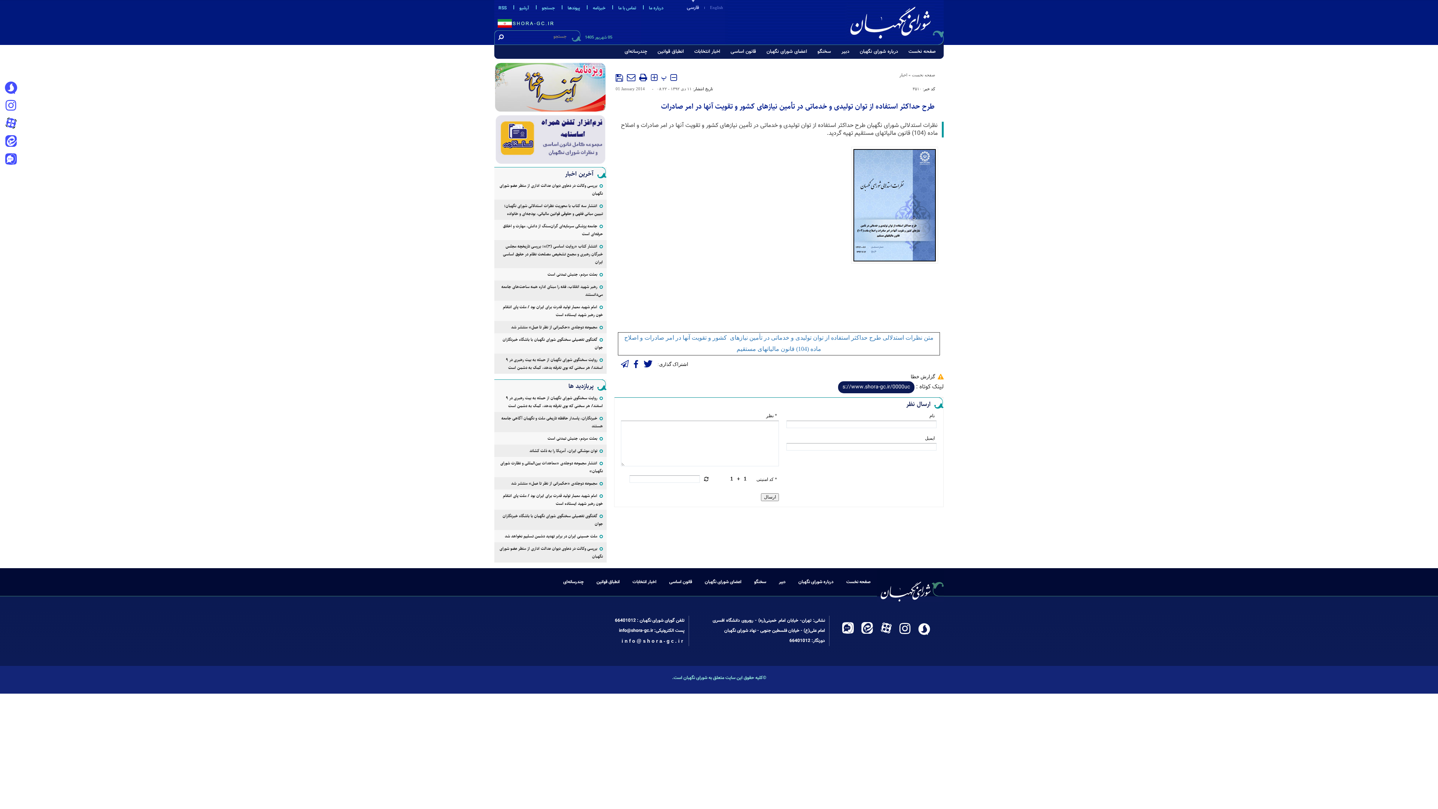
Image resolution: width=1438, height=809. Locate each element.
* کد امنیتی (766, 479)
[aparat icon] (11, 124)
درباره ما (656, 8)
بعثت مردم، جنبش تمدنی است (572, 274)
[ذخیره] (619, 78)
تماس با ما (627, 8)
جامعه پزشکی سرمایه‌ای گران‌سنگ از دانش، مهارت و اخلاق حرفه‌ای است (553, 230)
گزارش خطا (923, 376)
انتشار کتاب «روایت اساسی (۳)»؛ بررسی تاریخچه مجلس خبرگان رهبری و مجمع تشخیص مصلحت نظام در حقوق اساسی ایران (553, 254)
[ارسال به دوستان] (631, 77)
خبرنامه (599, 8)
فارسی (693, 8)
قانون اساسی (743, 51)
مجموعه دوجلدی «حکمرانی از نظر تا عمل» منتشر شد (554, 327)
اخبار (903, 75)
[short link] (876, 387)
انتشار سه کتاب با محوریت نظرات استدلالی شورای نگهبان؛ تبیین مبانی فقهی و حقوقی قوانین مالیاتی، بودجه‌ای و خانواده (553, 210)
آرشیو (524, 8)
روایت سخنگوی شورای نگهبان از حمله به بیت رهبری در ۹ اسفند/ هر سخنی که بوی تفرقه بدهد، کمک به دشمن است (554, 364)
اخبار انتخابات (707, 51)
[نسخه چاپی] (643, 77)
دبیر (845, 51)
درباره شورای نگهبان (879, 51)
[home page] (895, 21)
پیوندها (574, 8)
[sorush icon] (11, 88)
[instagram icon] (11, 106)
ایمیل (930, 438)
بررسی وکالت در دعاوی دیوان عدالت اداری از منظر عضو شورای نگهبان (551, 189)
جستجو (548, 8)
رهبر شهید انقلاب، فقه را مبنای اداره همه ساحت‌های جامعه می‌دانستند (552, 291)
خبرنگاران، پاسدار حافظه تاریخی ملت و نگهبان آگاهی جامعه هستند (552, 422)
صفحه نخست (922, 51)
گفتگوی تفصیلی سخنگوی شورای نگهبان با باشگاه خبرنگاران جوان (553, 343)
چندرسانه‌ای (636, 51)
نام (932, 415)
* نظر (771, 415)
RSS (502, 8)
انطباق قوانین (671, 51)
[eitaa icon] (11, 142)
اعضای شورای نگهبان (787, 51)
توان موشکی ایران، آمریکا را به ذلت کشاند (563, 451)
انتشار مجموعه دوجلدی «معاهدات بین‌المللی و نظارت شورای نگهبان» (551, 467)
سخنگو (824, 51)
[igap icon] (11, 160)
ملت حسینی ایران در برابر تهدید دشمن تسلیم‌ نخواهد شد (551, 536)
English (716, 7)
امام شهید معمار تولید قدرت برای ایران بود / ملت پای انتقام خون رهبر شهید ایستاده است (553, 311)
